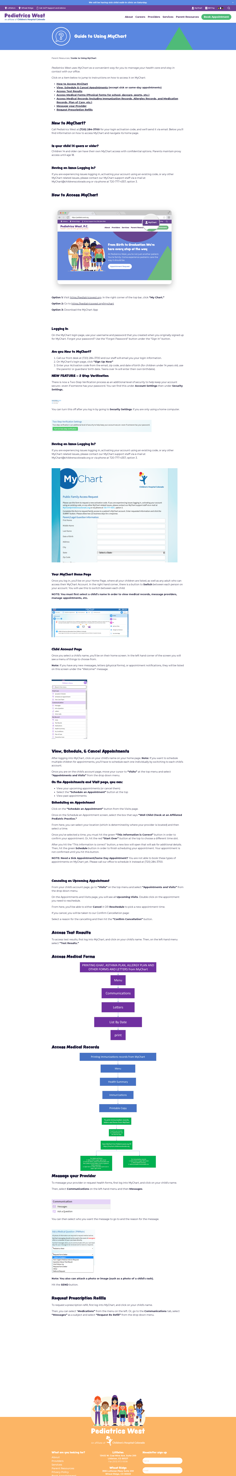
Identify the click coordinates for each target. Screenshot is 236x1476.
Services (168, 16)
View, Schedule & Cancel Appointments (82, 87)
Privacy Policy (60, 1472)
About (129, 16)
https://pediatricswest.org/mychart (92, 303)
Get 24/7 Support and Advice (52, 8)
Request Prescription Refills (75, 109)
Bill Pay (211, 8)
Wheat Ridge (27, 8)
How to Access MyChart (72, 83)
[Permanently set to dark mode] (222, 8)
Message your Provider (72, 106)
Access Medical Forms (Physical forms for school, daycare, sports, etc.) (103, 94)
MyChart (198, 8)
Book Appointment (216, 16)
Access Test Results (69, 91)
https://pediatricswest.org (85, 297)
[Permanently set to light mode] (219, 8)
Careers (140, 16)
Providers (154, 16)
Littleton (11, 8)
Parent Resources (187, 16)
